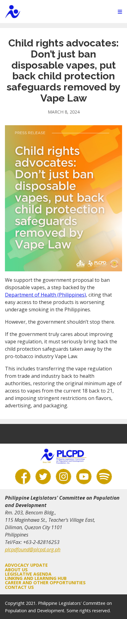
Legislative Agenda (28, 574)
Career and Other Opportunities (45, 582)
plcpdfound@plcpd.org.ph (32, 549)
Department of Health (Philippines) (45, 294)
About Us (16, 570)
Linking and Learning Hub (36, 578)
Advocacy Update (26, 565)
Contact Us (19, 587)
